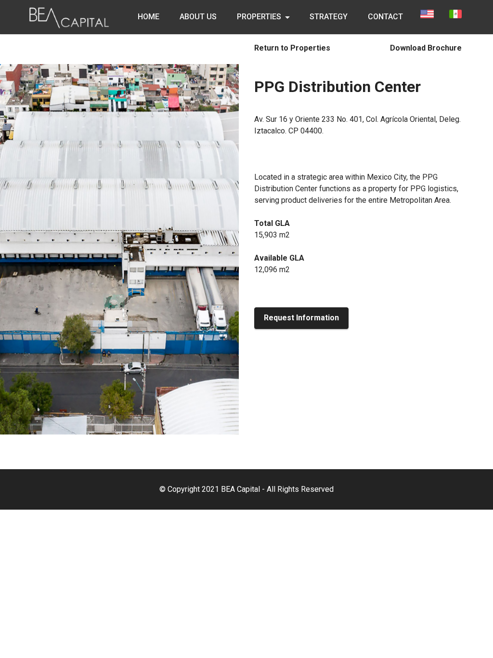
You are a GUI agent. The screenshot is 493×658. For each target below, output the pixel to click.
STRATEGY (329, 16)
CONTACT (385, 16)
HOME (148, 16)
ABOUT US (198, 16)
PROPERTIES (259, 16)
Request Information (301, 317)
